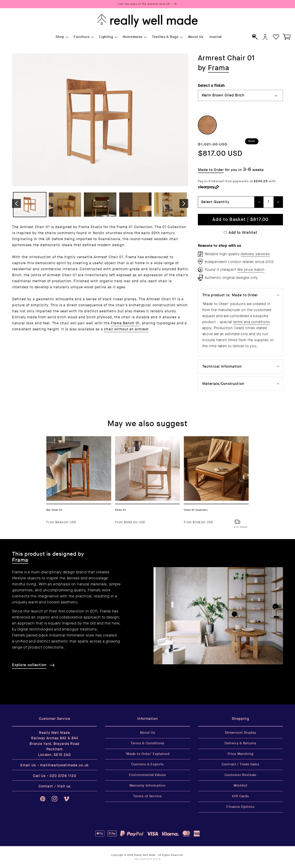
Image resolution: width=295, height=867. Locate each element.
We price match (250, 269)
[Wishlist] (276, 36)
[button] (62, 37)
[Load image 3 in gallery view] (100, 204)
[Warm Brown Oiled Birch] (207, 125)
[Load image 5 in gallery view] (170, 204)
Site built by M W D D (147, 859)
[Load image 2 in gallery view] (65, 204)
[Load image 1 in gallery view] (29, 204)
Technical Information (222, 366)
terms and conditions (251, 322)
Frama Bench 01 (125, 323)
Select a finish (211, 85)
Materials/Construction (223, 384)
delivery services (255, 254)
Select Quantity (215, 202)
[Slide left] (16, 203)
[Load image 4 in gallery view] (135, 204)
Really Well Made (145, 855)
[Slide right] (183, 203)
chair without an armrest (126, 329)
